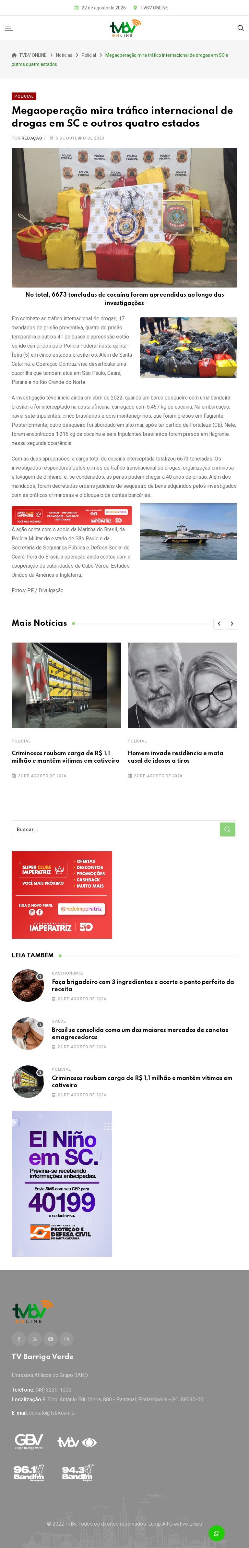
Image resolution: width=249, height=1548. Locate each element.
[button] (219, 624)
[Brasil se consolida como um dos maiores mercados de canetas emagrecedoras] (28, 1033)
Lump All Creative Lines (175, 1524)
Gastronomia (67, 973)
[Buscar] (241, 27)
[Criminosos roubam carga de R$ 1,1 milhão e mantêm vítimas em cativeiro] (28, 1081)
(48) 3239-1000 (53, 1390)
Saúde (59, 1021)
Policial (21, 741)
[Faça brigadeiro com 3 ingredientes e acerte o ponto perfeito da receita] (28, 985)
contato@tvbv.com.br (52, 1413)
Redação (32, 138)
